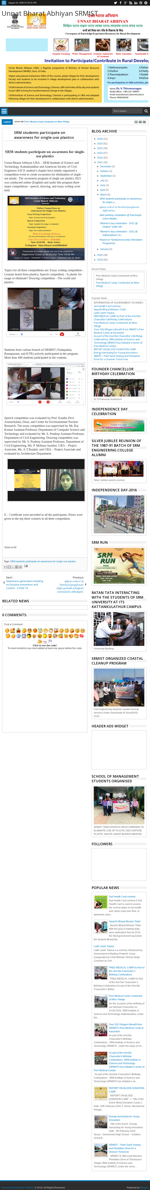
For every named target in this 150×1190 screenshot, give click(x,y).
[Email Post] (25, 566)
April (103, 190)
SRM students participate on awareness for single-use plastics (44, 135)
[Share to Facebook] (17, 567)
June (103, 185)
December (106, 166)
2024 (100, 148)
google (125, 3)
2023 (100, 153)
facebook (120, 3)
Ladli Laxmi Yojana (104, 312)
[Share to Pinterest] (20, 567)
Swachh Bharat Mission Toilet (110, 309)
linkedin (135, 3)
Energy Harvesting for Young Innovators (116, 352)
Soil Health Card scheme (107, 306)
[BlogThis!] (9, 567)
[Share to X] (13, 567)
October (104, 171)
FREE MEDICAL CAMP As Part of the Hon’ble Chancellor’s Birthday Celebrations (117, 317)
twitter (115, 3)
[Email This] (6, 567)
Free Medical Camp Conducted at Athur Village (47, 122)
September (106, 176)
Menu (4, 2)
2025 (100, 143)
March (103, 194)
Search (145, 111)
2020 (100, 255)
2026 (100, 139)
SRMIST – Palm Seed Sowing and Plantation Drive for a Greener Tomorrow (117, 357)
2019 (100, 259)
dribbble (140, 3)
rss (130, 3)
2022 (100, 157)
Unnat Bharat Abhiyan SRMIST (50, 13)
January (104, 249)
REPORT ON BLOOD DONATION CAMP (115, 349)
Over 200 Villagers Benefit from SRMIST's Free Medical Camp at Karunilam (119, 331)
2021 (100, 162)
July (102, 180)
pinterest (145, 3)
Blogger (144, 1187)
